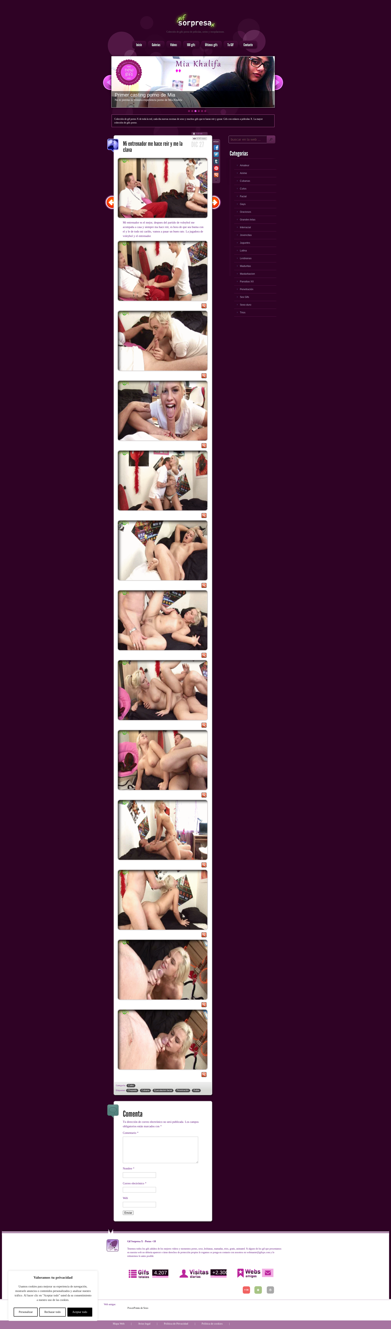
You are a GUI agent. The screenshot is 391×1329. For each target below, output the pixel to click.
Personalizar (26, 1312)
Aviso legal (144, 1323)
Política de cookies (212, 1323)
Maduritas (245, 266)
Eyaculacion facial (163, 1090)
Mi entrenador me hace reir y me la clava (113, 146)
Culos (131, 1085)
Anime (243, 173)
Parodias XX (247, 281)
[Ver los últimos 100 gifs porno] (210, 45)
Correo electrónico (134, 1183)
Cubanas (245, 180)
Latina (243, 250)
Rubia (196, 1090)
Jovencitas (246, 235)
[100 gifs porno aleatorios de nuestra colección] (190, 45)
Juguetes (245, 242)
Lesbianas (246, 258)
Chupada (132, 1090)
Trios (242, 312)
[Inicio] (138, 45)
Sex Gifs (244, 297)
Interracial (245, 227)
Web (125, 1198)
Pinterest (216, 169)
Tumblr (216, 162)
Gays (243, 204)
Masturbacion (247, 273)
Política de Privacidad (176, 1323)
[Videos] (172, 45)
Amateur (244, 165)
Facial (243, 196)
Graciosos (245, 211)
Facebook (216, 148)
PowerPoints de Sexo (137, 1308)
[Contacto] (247, 45)
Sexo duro (245, 304)
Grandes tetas (247, 219)
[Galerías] (155, 45)
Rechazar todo (52, 1312)
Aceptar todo (79, 1312)
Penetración (183, 1090)
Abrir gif (204, 306)
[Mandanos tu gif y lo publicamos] (229, 45)
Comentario (130, 1132)
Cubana (145, 1090)
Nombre (128, 1168)
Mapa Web (119, 1323)
